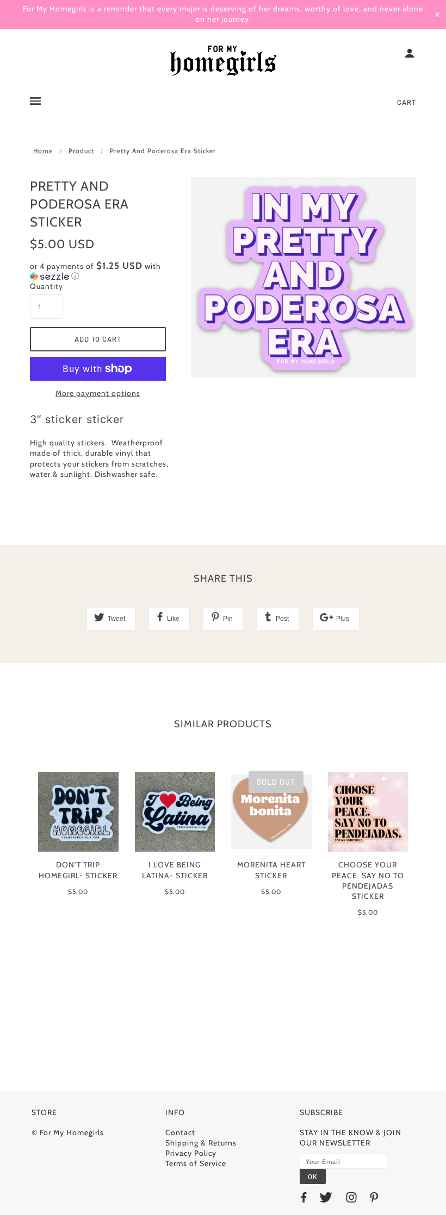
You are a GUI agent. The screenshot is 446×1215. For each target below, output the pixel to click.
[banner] (223, 61)
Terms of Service (195, 1163)
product (81, 151)
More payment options (97, 393)
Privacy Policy (190, 1153)
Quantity (46, 286)
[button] (102, 271)
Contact (180, 1132)
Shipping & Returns (201, 1143)
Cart (406, 102)
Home (43, 151)
